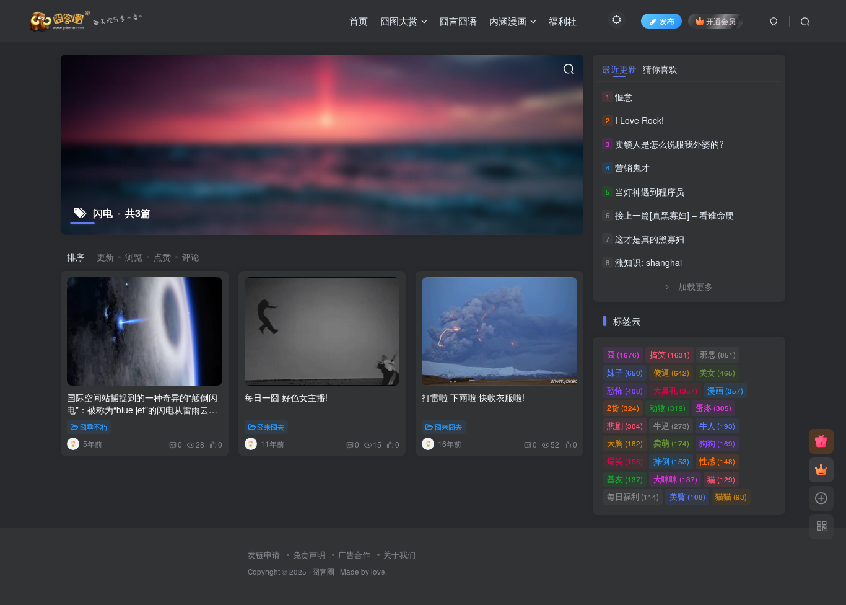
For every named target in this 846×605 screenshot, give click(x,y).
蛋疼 (713, 407)
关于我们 (399, 554)
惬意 (623, 97)
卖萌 (671, 443)
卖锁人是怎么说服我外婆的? (669, 144)
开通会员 (721, 20)
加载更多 (695, 286)
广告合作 (354, 554)
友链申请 (264, 554)
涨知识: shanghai (648, 262)
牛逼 (671, 425)
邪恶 (718, 354)
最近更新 (619, 69)
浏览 (133, 256)
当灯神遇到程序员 (649, 191)
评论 (190, 256)
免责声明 (309, 554)
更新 (105, 256)
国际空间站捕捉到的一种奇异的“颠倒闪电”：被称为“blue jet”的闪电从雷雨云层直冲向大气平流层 (142, 409)
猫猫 (731, 496)
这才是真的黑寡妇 (649, 238)
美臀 (687, 496)
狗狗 (717, 443)
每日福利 (633, 496)
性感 (717, 461)
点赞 (162, 256)
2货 (623, 407)
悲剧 (625, 425)
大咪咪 (675, 479)
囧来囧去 (270, 426)
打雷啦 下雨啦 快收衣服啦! (473, 397)
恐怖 (625, 390)
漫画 (725, 390)
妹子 (625, 372)
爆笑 (625, 461)
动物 (668, 407)
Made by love (362, 571)
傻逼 (671, 372)
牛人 (717, 425)
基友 (625, 479)
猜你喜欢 (660, 69)
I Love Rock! (639, 120)
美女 (717, 372)
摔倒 (671, 461)
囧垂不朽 (93, 426)
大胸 (625, 443)
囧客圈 (323, 571)
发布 (667, 20)
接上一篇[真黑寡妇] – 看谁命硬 (674, 215)
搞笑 (670, 354)
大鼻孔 (675, 390)
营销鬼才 (632, 167)
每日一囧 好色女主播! (286, 397)
